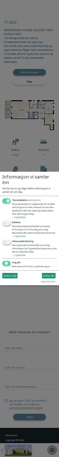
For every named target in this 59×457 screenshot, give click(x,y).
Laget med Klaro (48, 281)
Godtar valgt (10, 275)
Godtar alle (49, 275)
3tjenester (19, 217)
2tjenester (19, 254)
